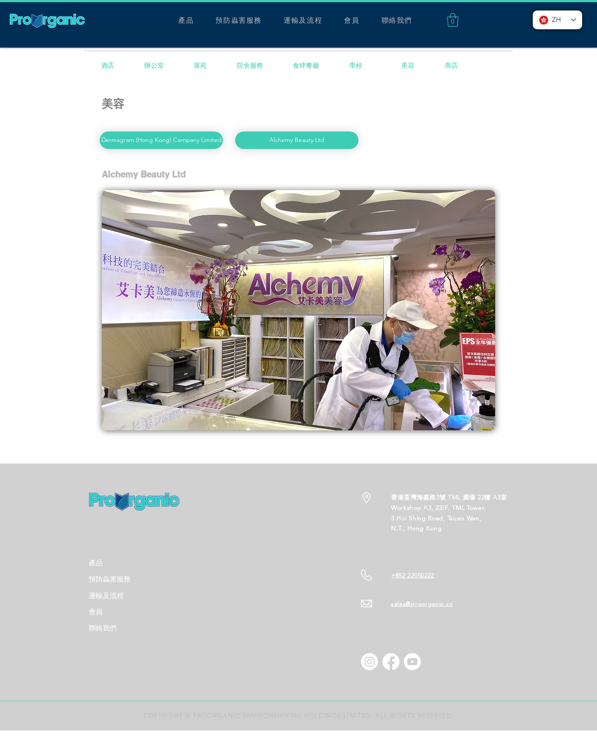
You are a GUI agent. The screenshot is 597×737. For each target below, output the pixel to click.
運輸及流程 (106, 596)
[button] (452, 20)
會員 (96, 612)
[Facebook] (390, 661)
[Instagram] (369, 661)
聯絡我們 (103, 628)
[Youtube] (412, 661)
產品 (96, 563)
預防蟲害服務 (110, 579)
